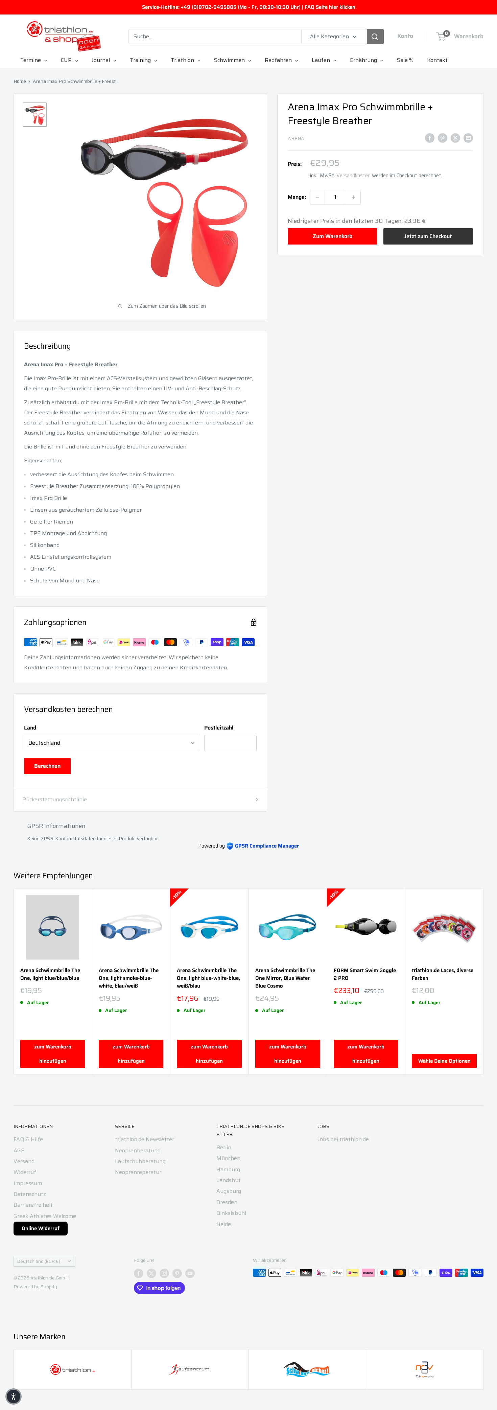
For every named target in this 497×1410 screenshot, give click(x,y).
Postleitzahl (218, 727)
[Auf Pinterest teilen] (442, 138)
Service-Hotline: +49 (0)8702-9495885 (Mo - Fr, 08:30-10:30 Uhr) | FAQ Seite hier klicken (248, 7)
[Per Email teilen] (468, 138)
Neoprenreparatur (138, 1172)
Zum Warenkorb (332, 236)
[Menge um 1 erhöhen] (353, 197)
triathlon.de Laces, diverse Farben (442, 974)
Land (30, 727)
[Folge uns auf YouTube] (190, 1273)
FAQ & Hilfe (28, 1139)
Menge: (297, 197)
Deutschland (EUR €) (38, 1261)
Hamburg (228, 1169)
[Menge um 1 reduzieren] (317, 197)
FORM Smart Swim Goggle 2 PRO (365, 974)
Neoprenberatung (138, 1150)
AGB (19, 1150)
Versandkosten (353, 175)
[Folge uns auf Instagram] (164, 1273)
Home (20, 81)
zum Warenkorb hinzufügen (52, 1054)
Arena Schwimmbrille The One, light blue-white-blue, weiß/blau (208, 978)
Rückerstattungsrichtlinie (54, 799)
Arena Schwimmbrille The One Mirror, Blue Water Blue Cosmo (285, 978)
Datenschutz (30, 1194)
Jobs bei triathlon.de (343, 1139)
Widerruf (25, 1172)
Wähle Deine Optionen (444, 1061)
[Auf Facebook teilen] (429, 138)
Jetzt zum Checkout (428, 236)
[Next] (484, 982)
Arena (296, 138)
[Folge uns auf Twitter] (151, 1273)
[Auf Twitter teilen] (455, 138)
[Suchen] (375, 36)
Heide (223, 1224)
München (228, 1158)
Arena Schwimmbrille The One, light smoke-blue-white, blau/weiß (129, 978)
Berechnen (47, 766)
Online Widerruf (41, 1228)
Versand (24, 1161)
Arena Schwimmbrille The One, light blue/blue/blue (50, 974)
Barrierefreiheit (33, 1205)
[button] (13, 1396)
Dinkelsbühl (231, 1213)
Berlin (223, 1147)
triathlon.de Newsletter (144, 1139)
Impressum (28, 1183)
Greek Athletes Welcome (45, 1216)
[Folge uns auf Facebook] (138, 1273)
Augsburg (228, 1191)
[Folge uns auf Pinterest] (177, 1273)
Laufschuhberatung (140, 1161)
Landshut (228, 1180)
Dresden (226, 1202)
